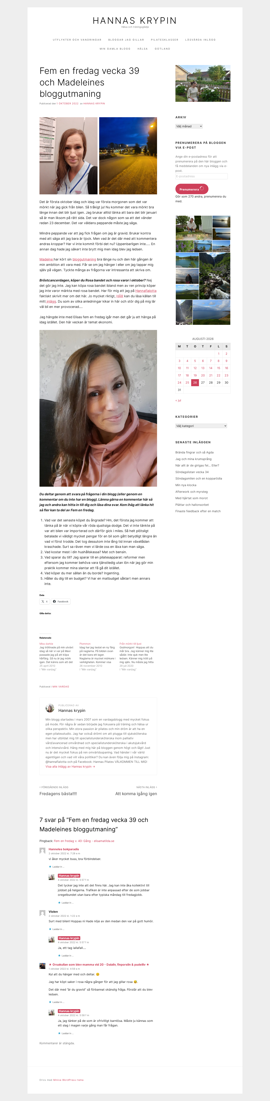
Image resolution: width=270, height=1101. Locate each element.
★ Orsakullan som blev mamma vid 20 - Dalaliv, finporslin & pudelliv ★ (99, 964)
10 (179, 368)
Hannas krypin (94, 103)
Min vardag (61, 686)
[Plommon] (100, 656)
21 (210, 375)
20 (203, 375)
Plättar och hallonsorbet (192, 505)
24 (179, 382)
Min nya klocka (185, 485)
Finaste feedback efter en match (198, 511)
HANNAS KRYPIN (135, 20)
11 (187, 368)
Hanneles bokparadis (64, 849)
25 (187, 382)
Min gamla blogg (115, 48)
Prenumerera (190, 189)
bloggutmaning (84, 259)
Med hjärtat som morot (191, 498)
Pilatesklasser (165, 39)
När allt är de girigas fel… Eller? (197, 465)
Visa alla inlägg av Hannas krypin (69, 766)
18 (187, 375)
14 (210, 368)
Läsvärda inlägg (200, 39)
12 (195, 368)
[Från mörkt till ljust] (140, 656)
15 (218, 368)
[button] (193, 227)
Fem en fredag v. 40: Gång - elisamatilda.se (84, 841)
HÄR (119, 296)
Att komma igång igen (136, 791)
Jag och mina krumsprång (193, 459)
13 (202, 368)
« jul (178, 400)
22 (218, 375)
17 (179, 375)
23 (226, 375)
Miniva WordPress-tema (68, 1080)
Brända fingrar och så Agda (194, 452)
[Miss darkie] (59, 656)
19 (195, 375)
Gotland (162, 48)
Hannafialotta (145, 291)
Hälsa (143, 48)
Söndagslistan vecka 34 (192, 472)
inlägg (51, 301)
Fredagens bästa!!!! (58, 791)
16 (226, 368)
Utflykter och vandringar (77, 39)
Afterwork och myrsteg (191, 491)
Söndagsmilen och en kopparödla (198, 478)
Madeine (46, 259)
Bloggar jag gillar (126, 39)
